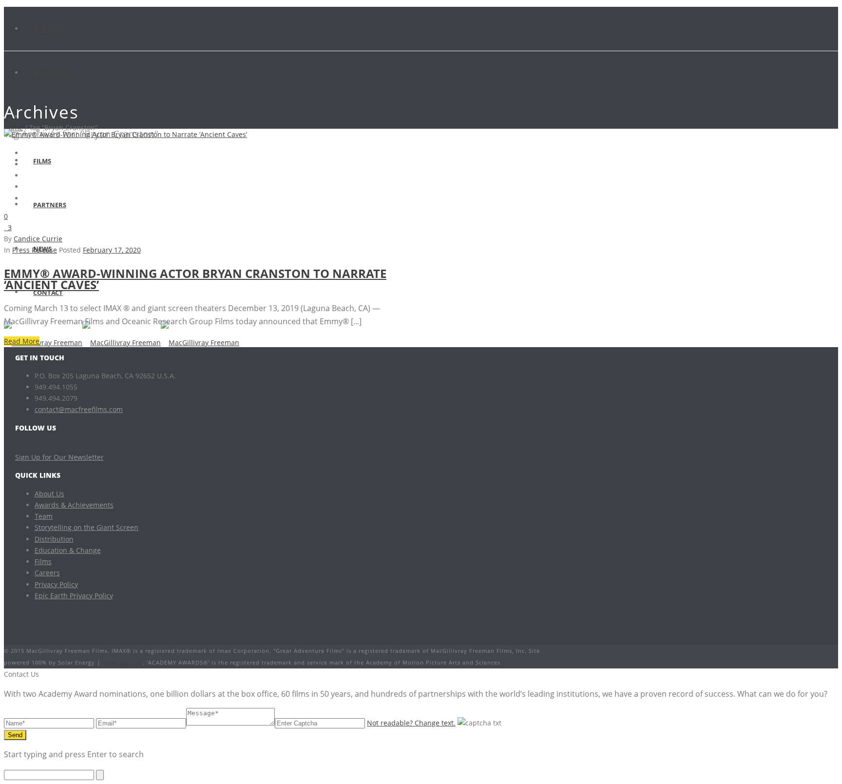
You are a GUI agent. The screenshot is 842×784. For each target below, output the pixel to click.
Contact (48, 292)
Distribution (54, 539)
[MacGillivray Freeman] (121, 342)
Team (44, 516)
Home (13, 127)
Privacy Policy (56, 584)
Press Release (34, 250)
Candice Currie (38, 238)
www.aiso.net (122, 662)
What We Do (54, 73)
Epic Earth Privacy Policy (74, 595)
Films (42, 161)
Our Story (51, 29)
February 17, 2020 (112, 250)
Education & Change (68, 550)
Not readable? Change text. (411, 722)
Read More (21, 341)
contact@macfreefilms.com (79, 409)
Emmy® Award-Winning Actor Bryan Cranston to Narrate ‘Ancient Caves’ (195, 279)
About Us (49, 493)
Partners (49, 204)
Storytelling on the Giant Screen (86, 527)
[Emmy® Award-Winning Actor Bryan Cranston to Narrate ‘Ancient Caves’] (125, 134)
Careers (47, 572)
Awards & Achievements (74, 505)
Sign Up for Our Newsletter (59, 457)
